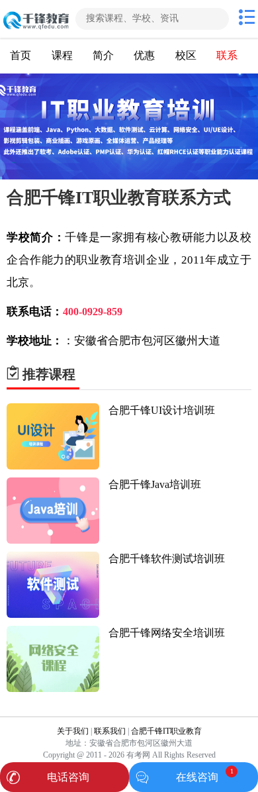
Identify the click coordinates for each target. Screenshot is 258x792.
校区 (185, 55)
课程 (62, 55)
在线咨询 (197, 777)
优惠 (144, 55)
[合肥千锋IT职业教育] (36, 18)
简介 (103, 55)
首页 (20, 55)
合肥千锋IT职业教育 (166, 731)
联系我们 (110, 731)
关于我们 (73, 731)
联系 (226, 55)
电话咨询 (68, 777)
